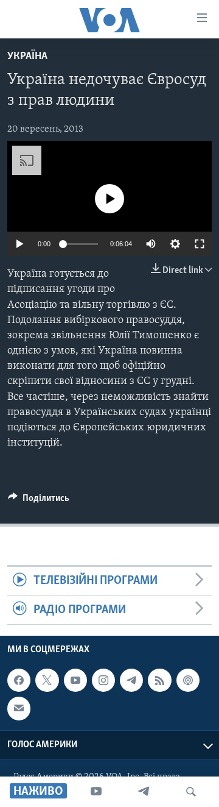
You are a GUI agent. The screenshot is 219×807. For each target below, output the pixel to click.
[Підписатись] (18, 708)
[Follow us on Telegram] (131, 680)
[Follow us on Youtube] (75, 680)
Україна (27, 56)
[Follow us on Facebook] (18, 680)
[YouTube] (96, 792)
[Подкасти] (188, 680)
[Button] (38, 501)
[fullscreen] (199, 244)
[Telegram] (143, 792)
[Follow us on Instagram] (103, 680)
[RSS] (159, 680)
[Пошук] (191, 792)
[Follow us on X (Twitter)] (46, 680)
